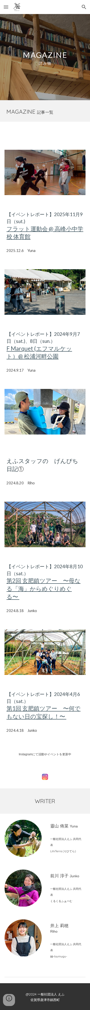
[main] (45, 57)
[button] (6, 7)
